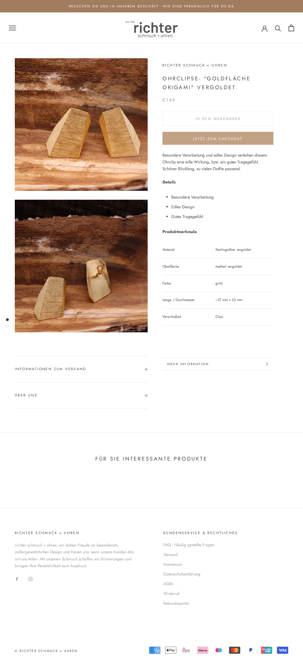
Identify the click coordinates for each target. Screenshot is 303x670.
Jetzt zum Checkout (217, 139)
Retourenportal (176, 603)
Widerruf (171, 593)
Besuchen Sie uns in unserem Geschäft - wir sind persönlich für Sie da (151, 6)
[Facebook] (17, 578)
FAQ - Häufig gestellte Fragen (189, 545)
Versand (170, 554)
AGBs (168, 584)
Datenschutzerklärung (181, 574)
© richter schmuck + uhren (46, 650)
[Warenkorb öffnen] (291, 28)
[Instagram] (30, 578)
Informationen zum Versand (50, 369)
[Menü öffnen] (12, 27)
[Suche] (278, 28)
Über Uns (26, 395)
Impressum (172, 564)
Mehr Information (188, 364)
